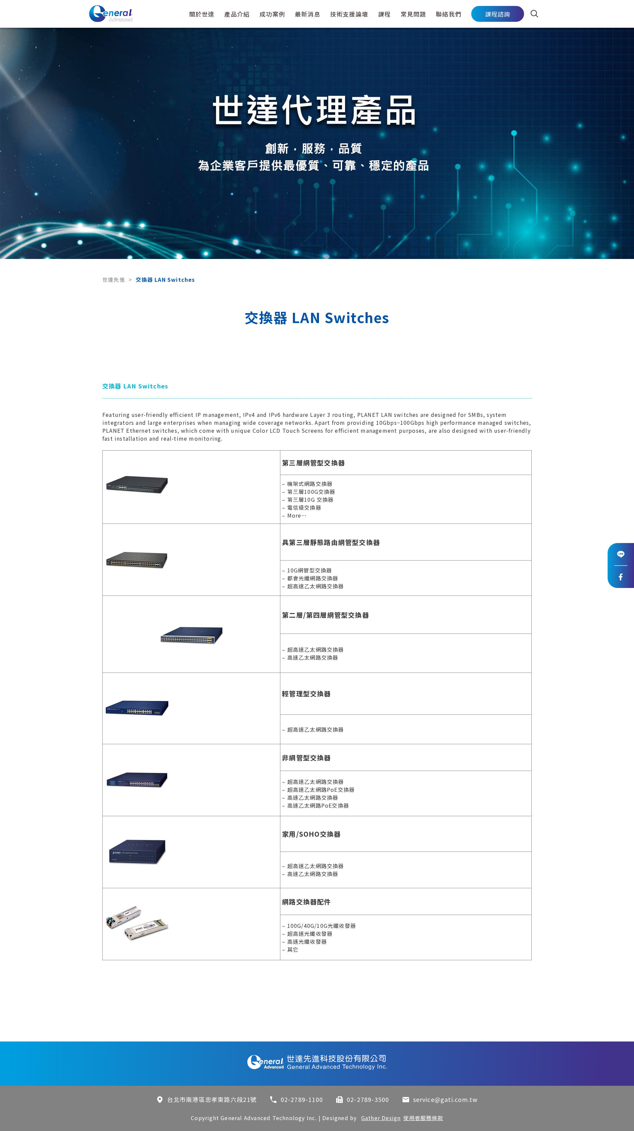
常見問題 (413, 14)
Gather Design (381, 1118)
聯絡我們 (448, 14)
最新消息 (307, 14)
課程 (384, 14)
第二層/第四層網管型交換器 (325, 615)
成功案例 (272, 14)
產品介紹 (237, 14)
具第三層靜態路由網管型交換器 (331, 542)
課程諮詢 (498, 14)
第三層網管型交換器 (313, 462)
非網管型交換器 (306, 757)
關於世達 (202, 14)
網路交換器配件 (306, 901)
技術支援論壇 (349, 14)
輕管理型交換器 (306, 693)
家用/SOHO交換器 (311, 834)
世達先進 (113, 279)
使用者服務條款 (423, 1118)
